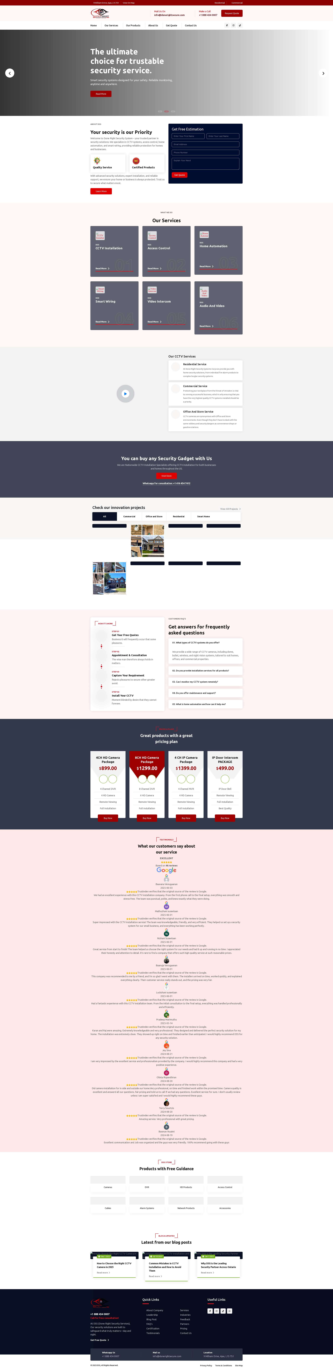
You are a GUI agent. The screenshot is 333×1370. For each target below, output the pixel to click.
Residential (220, 3)
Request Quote (232, 13)
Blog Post (151, 1319)
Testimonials (153, 1333)
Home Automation (214, 240)
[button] (160, 111)
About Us (153, 25)
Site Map (239, 1366)
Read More (101, 107)
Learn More (101, 191)
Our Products (133, 25)
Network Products (186, 1208)
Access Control (159, 240)
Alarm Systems (147, 1208)
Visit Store (166, 476)
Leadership (152, 1314)
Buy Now (108, 818)
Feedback (185, 1319)
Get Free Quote (98, 1340)
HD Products (186, 1187)
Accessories (225, 1208)
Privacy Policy (206, 1366)
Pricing (183, 1328)
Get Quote (171, 25)
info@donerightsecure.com (169, 15)
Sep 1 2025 (105, 1256)
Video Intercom (159, 295)
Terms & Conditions (223, 1366)
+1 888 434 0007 (208, 15)
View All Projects (229, 509)
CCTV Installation (109, 240)
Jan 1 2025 (209, 1256)
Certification (152, 1328)
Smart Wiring (105, 295)
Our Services (111, 25)
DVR (147, 1187)
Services (184, 1310)
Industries (185, 1314)
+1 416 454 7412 (181, 483)
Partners (184, 1324)
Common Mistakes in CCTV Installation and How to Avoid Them (165, 1267)
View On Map (129, 3)
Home (93, 25)
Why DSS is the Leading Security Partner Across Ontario (218, 1265)
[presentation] (9, 73)
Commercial (237, 3)
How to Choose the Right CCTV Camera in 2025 (114, 1265)
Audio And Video (212, 295)
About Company (154, 1310)
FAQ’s (149, 1324)
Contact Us (191, 25)
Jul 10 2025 (157, 1256)
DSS (98, 1365)
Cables (108, 1208)
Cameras (108, 1187)
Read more (102, 1272)
